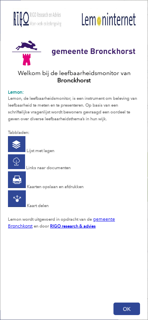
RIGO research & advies (73, 226)
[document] (74, 155)
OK (127, 309)
